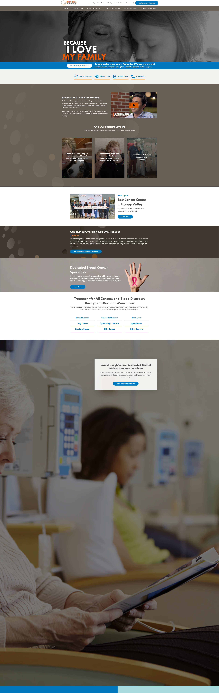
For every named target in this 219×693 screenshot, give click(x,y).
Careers (128, 3)
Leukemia (136, 317)
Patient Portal (100, 3)
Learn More (78, 287)
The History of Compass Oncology (86, 251)
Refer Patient (120, 3)
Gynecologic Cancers (109, 323)
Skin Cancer (109, 329)
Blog (94, 3)
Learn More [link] (125, 217)
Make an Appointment (147, 3)
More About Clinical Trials (126, 384)
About (88, 3)
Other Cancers (136, 329)
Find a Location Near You (79, 66)
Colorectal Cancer (109, 317)
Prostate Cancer (82, 329)
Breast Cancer (82, 317)
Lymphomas (136, 323)
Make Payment (110, 3)
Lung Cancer (82, 323)
